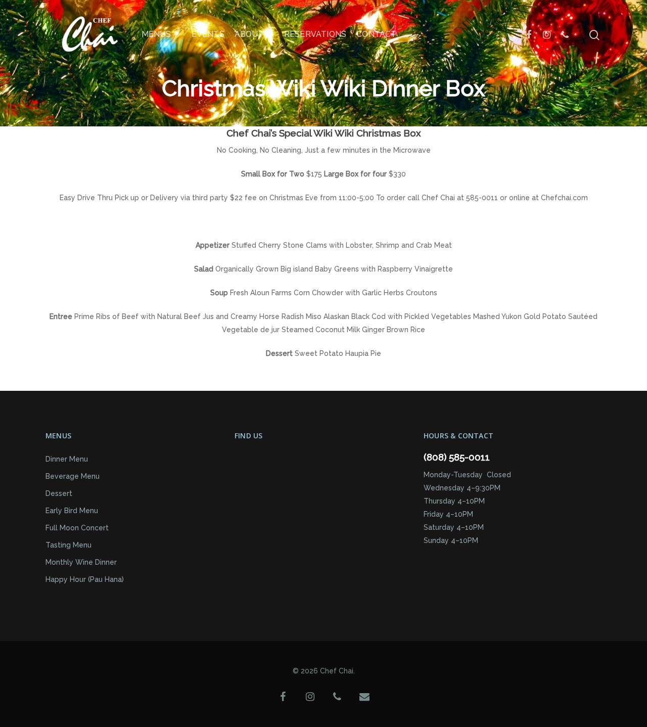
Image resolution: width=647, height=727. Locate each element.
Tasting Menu (68, 545)
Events (208, 34)
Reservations (315, 34)
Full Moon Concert (77, 528)
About (249, 34)
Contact (376, 34)
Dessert (58, 493)
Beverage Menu (72, 476)
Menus (156, 34)
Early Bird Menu (71, 511)
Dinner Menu (66, 459)
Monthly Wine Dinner (81, 562)
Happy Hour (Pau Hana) (84, 579)
